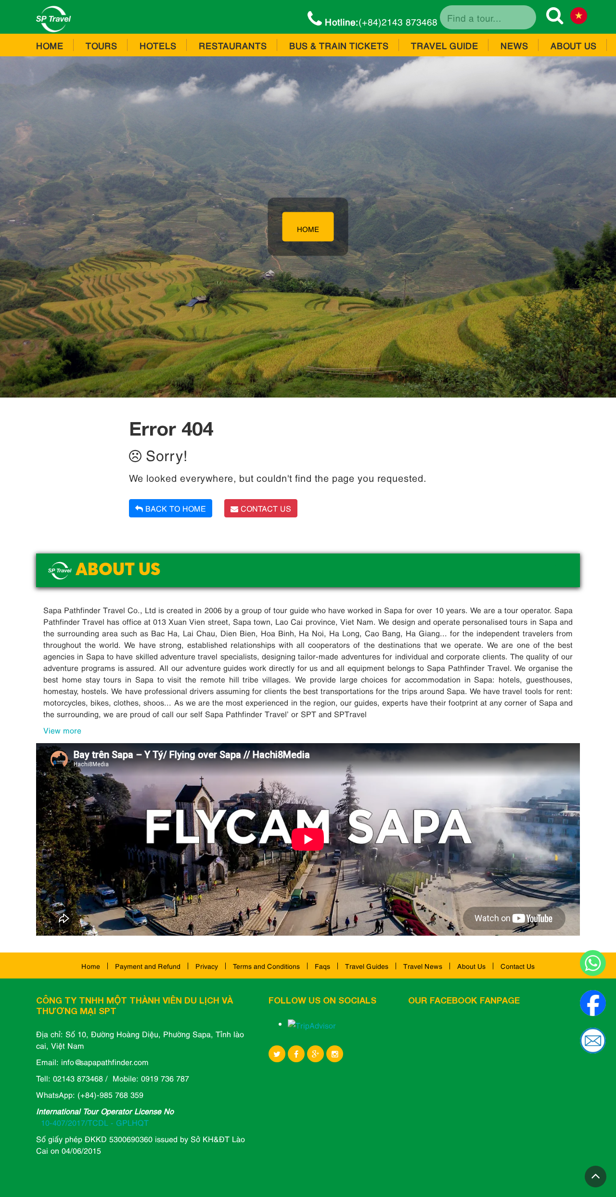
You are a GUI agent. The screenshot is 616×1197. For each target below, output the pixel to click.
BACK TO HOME (174, 508)
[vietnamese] (578, 17)
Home (90, 965)
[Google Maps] (315, 1053)
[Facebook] (296, 1053)
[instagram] (334, 1053)
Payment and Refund (147, 965)
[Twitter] (277, 1053)
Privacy (206, 965)
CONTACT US (264, 508)
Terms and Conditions (266, 965)
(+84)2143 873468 (381, 21)
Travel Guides (366, 965)
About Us (471, 965)
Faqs (322, 965)
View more (62, 730)
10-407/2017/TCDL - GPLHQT (95, 1122)
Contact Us (517, 965)
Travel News (422, 965)
